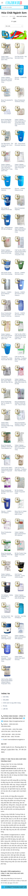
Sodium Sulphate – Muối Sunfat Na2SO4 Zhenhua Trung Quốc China (6, 80)
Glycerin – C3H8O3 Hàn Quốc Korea (20, 273)
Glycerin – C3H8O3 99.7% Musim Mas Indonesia (20, 314)
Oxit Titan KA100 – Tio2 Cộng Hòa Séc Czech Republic (7, 145)
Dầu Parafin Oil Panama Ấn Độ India (6, 208)
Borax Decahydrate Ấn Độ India (7, 100)
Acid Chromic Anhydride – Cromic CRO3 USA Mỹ (20, 575)
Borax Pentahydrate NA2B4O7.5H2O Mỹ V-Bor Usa (7, 492)
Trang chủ (4, 16)
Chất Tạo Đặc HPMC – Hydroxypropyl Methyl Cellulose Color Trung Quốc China (21, 336)
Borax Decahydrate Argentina (20, 208)
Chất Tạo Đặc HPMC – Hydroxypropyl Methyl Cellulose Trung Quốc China (7, 470)
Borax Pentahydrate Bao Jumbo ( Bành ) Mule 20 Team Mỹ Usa (7, 381)
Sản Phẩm (12, 16)
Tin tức (5, 706)
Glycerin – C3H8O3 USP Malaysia (6, 512)
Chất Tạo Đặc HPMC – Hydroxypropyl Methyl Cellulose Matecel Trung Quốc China (7, 681)
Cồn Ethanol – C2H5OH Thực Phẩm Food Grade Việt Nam (6, 358)
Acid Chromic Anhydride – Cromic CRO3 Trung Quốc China (6, 659)
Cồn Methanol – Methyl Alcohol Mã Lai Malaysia (7, 596)
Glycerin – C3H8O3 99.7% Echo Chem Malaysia (20, 293)
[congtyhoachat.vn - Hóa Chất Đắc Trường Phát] (14, 2)
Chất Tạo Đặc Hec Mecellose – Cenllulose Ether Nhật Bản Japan (21, 469)
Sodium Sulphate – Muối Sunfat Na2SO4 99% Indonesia (20, 533)
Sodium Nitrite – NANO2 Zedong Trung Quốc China (7, 58)
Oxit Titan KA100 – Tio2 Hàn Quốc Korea (21, 57)
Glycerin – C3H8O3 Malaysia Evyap (20, 189)
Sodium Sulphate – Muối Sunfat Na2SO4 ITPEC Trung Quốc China (20, 230)
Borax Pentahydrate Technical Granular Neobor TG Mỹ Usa (6, 314)
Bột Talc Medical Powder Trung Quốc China (20, 492)
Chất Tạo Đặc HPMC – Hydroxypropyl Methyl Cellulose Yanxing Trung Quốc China (21, 252)
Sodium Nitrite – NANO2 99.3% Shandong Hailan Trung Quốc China (7, 425)
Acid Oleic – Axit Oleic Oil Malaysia (20, 616)
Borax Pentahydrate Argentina (6, 532)
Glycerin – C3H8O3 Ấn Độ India (21, 78)
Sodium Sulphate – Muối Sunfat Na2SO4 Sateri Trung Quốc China (20, 167)
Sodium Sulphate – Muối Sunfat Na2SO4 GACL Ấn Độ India (20, 596)
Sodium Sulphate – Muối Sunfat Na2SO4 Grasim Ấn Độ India (6, 251)
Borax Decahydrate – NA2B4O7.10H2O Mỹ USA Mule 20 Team (20, 424)
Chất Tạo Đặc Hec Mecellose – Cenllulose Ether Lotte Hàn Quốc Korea (21, 359)
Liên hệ (5, 709)
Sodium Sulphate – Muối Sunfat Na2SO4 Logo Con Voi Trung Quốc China (6, 336)
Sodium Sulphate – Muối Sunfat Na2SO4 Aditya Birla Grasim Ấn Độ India (20, 381)
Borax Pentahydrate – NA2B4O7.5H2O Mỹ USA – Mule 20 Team (20, 403)
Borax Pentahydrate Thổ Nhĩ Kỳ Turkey (20, 100)
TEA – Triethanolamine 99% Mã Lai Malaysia (7, 228)
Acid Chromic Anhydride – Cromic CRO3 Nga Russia (6, 637)
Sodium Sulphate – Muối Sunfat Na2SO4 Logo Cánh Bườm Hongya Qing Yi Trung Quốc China (6, 167)
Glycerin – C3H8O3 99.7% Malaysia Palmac (6, 293)
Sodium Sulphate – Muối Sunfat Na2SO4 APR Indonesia (20, 637)
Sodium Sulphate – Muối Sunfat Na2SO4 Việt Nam (6, 575)
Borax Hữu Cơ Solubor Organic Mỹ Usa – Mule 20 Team (21, 513)
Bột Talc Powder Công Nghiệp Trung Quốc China (20, 555)
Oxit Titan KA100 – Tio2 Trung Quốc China (7, 616)
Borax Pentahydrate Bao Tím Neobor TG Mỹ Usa (6, 403)
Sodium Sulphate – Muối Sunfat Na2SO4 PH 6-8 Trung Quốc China (20, 447)
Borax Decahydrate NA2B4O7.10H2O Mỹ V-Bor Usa (6, 555)
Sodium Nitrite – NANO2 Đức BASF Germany (20, 658)
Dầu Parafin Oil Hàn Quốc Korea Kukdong (6, 273)
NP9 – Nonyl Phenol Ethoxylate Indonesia (20, 144)
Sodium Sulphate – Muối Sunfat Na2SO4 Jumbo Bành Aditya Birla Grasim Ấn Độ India (20, 122)
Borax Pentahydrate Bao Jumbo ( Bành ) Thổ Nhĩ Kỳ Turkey (6, 121)
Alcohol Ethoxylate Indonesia (6, 189)
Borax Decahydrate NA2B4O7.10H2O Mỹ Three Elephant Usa (6, 447)
